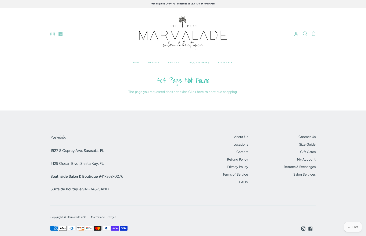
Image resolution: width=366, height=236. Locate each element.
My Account (306, 159)
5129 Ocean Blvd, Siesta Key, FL (77, 163)
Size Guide (307, 144)
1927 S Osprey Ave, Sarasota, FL (77, 150)
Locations (240, 144)
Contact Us (307, 137)
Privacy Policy (237, 167)
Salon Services (304, 174)
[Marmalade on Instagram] (303, 228)
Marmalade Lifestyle (103, 217)
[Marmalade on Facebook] (310, 228)
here (200, 92)
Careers (242, 152)
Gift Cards (308, 152)
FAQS (243, 182)
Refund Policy (237, 159)
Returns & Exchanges (300, 167)
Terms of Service (235, 174)
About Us (241, 137)
